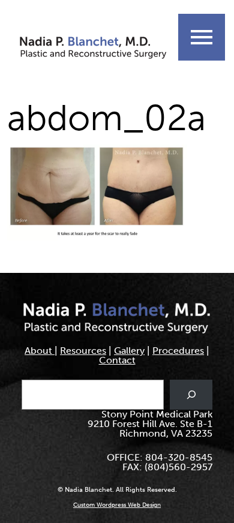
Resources (83, 350)
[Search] (191, 394)
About (40, 350)
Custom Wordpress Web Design (117, 505)
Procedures (178, 350)
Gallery (129, 350)
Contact (117, 360)
